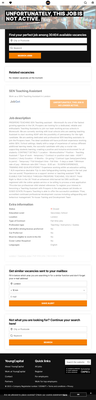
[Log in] (93, 2)
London (12, 256)
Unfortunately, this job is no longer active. (68, 104)
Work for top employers (46, 381)
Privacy (70, 386)
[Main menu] (3, 2)
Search (48, 342)
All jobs (38, 366)
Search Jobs (25, 55)
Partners (9, 381)
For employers (41, 376)
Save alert (48, 303)
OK (78, 394)
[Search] (86, 2)
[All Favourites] (10, 2)
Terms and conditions (56, 386)
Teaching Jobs (24, 256)
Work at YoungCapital (15, 371)
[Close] (91, 395)
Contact (8, 376)
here (65, 395)
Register (38, 371)
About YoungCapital (14, 366)
